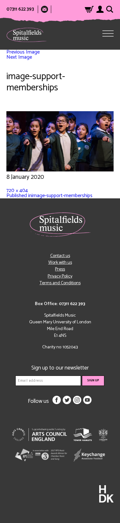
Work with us (60, 262)
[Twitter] (66, 399)
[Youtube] (87, 399)
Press (60, 269)
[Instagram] (77, 399)
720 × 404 (17, 190)
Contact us (60, 256)
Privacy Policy (60, 276)
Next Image (19, 57)
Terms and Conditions (60, 283)
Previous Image (23, 52)
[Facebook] (56, 399)
